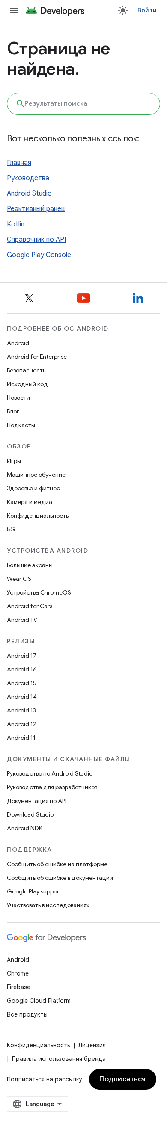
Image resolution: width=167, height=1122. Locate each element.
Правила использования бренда (59, 1058)
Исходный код (27, 384)
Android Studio (29, 193)
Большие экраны (30, 565)
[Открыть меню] (13, 10)
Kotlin (15, 224)
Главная (19, 162)
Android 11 (21, 737)
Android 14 (22, 696)
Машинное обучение (36, 474)
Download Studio (30, 814)
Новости (18, 397)
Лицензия (92, 1045)
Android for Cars (29, 606)
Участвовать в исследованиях (48, 905)
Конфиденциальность (38, 515)
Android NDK (24, 828)
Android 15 (21, 683)
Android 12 (21, 724)
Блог (13, 411)
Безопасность (26, 370)
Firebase (18, 987)
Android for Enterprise (37, 356)
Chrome (18, 973)
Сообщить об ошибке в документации (60, 878)
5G (11, 529)
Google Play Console (39, 255)
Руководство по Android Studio (49, 773)
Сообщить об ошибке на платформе (57, 864)
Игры (14, 461)
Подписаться (122, 1079)
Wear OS (19, 579)
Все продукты (27, 1014)
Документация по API (36, 801)
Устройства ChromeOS (39, 592)
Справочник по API (36, 239)
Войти (147, 10)
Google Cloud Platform (39, 1001)
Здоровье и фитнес (33, 488)
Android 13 (21, 710)
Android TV (22, 620)
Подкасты (21, 425)
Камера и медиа (29, 502)
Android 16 (22, 669)
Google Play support (34, 891)
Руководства (28, 178)
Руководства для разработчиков (52, 787)
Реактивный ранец (36, 209)
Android (18, 343)
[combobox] (83, 104)
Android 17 (21, 655)
